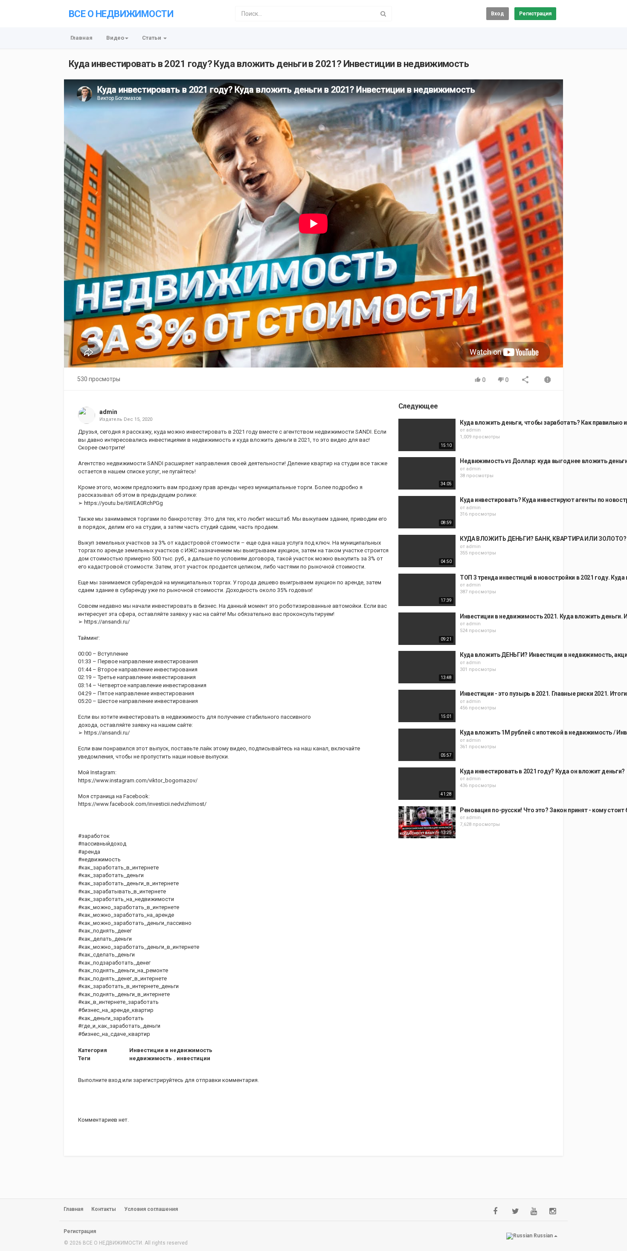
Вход (497, 14)
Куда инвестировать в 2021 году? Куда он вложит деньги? (542, 771)
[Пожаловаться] (547, 380)
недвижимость (150, 1058)
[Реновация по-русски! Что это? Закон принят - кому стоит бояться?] (427, 822)
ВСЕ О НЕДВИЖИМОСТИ (121, 14)
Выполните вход (99, 1080)
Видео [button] (115, 38)
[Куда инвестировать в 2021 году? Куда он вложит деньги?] (427, 783)
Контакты (103, 1209)
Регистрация (535, 14)
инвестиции (193, 1058)
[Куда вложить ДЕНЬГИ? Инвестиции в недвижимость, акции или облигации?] (427, 667)
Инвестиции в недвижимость (170, 1050)
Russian (543, 1236)
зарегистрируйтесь (158, 1080)
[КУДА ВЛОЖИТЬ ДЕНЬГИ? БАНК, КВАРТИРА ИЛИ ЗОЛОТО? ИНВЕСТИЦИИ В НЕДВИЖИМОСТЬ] (427, 551)
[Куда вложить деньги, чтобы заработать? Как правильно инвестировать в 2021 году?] (427, 435)
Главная (81, 38)
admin (108, 411)
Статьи (152, 38)
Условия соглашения (151, 1209)
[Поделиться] (525, 380)
